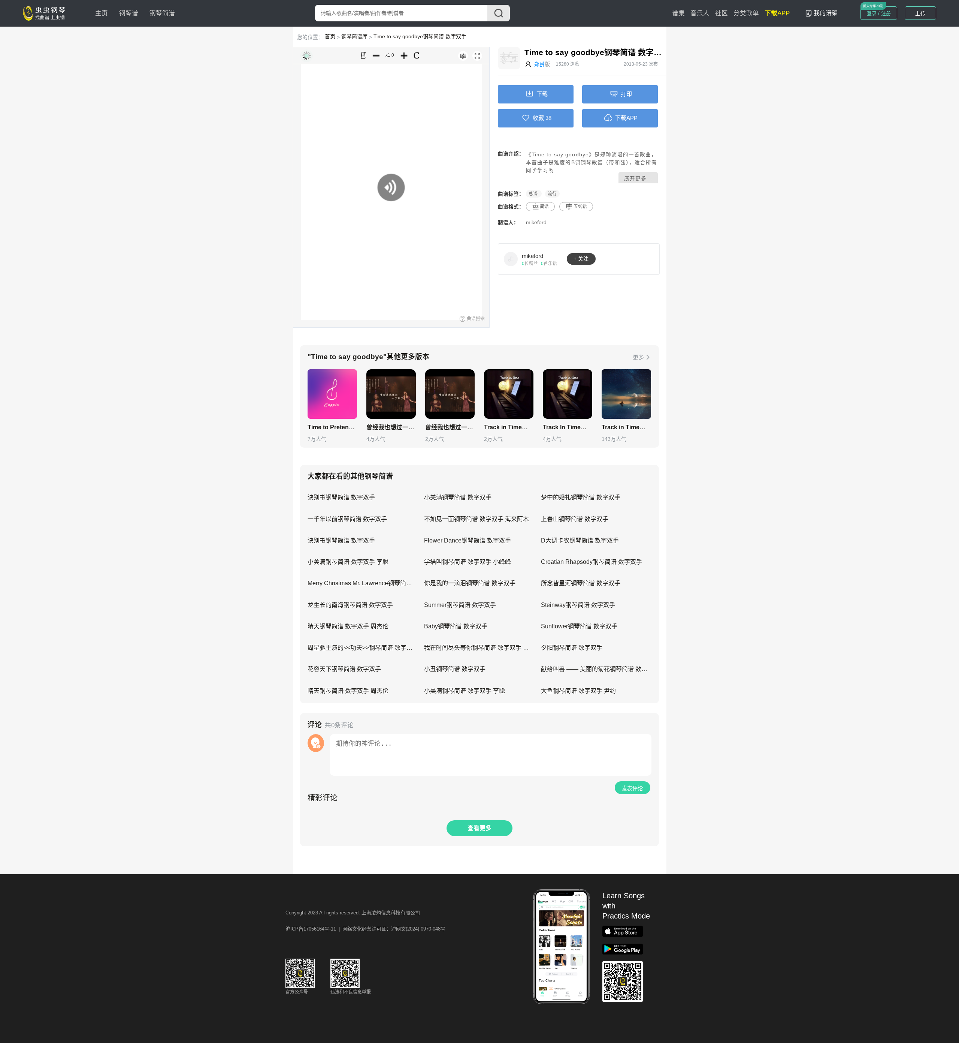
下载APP (777, 13)
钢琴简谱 (162, 13)
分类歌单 (746, 13)
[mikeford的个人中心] (511, 258)
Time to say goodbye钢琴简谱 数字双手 (419, 36)
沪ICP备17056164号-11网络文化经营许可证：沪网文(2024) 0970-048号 (365, 929)
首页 (330, 36)
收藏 (538, 118)
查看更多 (479, 828)
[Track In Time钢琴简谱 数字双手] (567, 394)
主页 (101, 13)
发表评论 (632, 788)
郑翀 (539, 64)
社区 (721, 13)
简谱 (544, 206)
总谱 (534, 193)
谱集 (678, 13)
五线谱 (580, 206)
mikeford (536, 222)
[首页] (46, 12)
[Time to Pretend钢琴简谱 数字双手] (332, 394)
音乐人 (700, 13)
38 (548, 118)
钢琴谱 (128, 13)
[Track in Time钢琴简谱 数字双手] (508, 394)
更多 (638, 357)
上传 (920, 13)
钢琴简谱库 (354, 36)
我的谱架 (826, 13)
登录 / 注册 (879, 13)
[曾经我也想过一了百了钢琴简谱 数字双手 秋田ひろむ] (391, 394)
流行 (552, 193)
